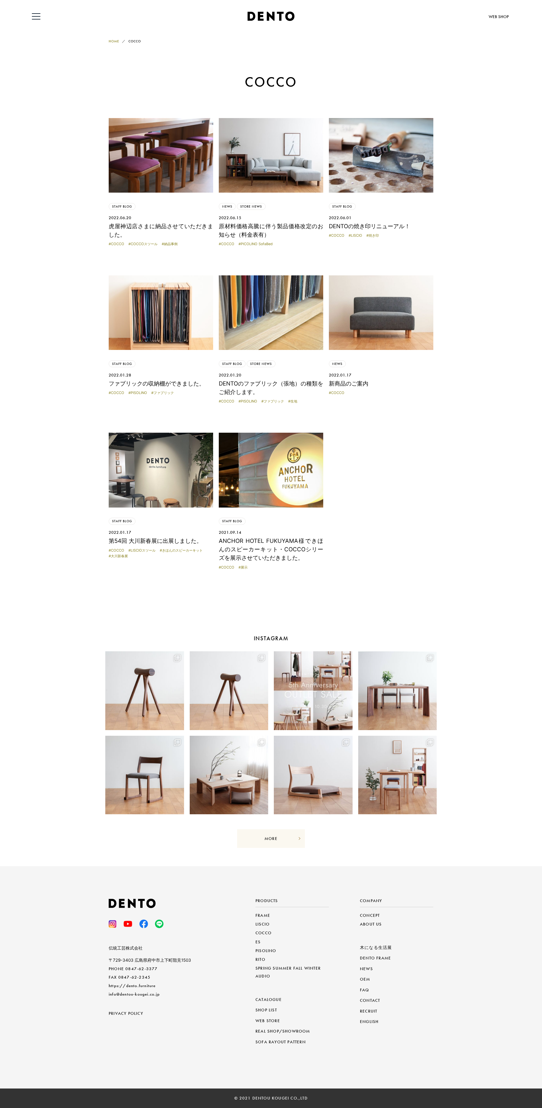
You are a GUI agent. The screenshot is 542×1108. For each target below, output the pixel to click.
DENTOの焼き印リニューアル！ (369, 226)
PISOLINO (139, 393)
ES (258, 942)
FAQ (364, 990)
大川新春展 (119, 556)
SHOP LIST (266, 1010)
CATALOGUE (268, 999)
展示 (244, 567)
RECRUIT (368, 1011)
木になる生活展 (376, 947)
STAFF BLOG (122, 206)
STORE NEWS (251, 206)
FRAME (262, 915)
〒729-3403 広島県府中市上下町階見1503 (150, 960)
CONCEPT (370, 915)
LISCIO (356, 235)
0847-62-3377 (141, 969)
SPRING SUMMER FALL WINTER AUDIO (288, 972)
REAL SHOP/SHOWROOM (282, 1031)
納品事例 (171, 244)
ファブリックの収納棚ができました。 (157, 383)
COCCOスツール (144, 244)
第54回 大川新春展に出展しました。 (155, 540)
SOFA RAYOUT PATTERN (280, 1042)
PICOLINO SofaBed (257, 244)
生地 (293, 401)
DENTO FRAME (375, 958)
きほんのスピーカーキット (182, 550)
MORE (271, 838)
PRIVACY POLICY (126, 1013)
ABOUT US (371, 924)
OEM (365, 979)
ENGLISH (369, 1021)
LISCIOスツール (143, 550)
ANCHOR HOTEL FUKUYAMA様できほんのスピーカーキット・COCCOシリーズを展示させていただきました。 (271, 549)
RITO (260, 959)
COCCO (117, 244)
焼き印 (374, 235)
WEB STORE (267, 1021)
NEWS (227, 206)
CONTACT (370, 1000)
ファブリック (164, 393)
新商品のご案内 (348, 383)
